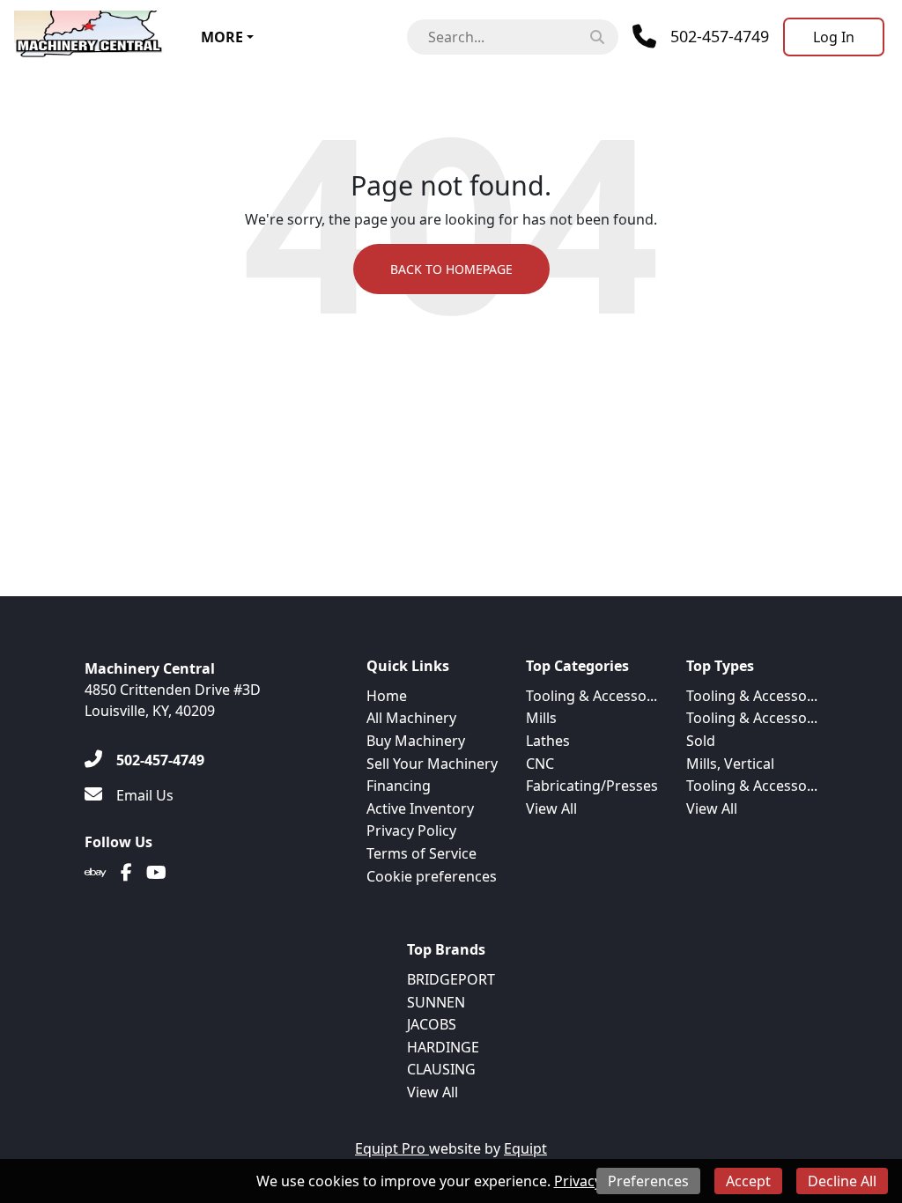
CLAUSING (441, 1069)
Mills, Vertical (730, 763)
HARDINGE (443, 1047)
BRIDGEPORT (451, 979)
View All (551, 808)
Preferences (648, 1181)
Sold (700, 740)
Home (386, 695)
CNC (540, 763)
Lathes (548, 740)
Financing (398, 785)
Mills (541, 717)
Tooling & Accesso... (591, 695)
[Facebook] (126, 872)
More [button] (222, 37)
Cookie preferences (431, 876)
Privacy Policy (411, 830)
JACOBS (431, 1024)
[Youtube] (156, 872)
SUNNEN (436, 1002)
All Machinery (411, 717)
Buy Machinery (415, 740)
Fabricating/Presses (592, 785)
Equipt (525, 1148)
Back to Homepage (451, 269)
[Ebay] (96, 872)
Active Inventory (420, 808)
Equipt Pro (392, 1148)
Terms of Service (421, 853)
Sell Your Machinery (432, 763)
